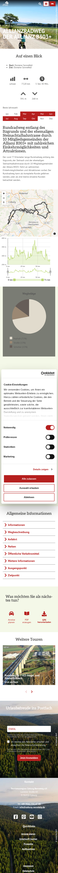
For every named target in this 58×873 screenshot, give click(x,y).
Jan (7, 113)
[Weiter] (31, 691)
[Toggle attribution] (54, 234)
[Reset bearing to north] (4, 202)
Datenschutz (28, 870)
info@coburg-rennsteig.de (32, 807)
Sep (24, 118)
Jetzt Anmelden (29, 758)
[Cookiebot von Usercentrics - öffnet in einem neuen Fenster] (41, 374)
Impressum (28, 865)
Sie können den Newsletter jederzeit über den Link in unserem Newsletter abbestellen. (28, 750)
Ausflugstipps (28, 849)
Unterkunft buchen (28, 838)
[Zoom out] (4, 198)
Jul (7, 118)
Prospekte (28, 843)
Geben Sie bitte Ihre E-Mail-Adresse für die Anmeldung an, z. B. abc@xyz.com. (25, 736)
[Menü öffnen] (46, 3)
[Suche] (40, 3)
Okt (33, 118)
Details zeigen (40, 469)
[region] (29, 213)
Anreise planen (28, 833)
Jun (50, 113)
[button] (52, 3)
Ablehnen (29, 497)
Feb (16, 113)
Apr (33, 113)
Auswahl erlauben (29, 488)
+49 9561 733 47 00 (31, 803)
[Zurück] (26, 691)
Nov (42, 118)
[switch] (50, 437)
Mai (42, 113)
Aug (16, 118)
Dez (51, 118)
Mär (24, 113)
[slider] (28, 280)
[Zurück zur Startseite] (5, 5)
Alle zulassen (29, 478)
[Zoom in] (4, 193)
